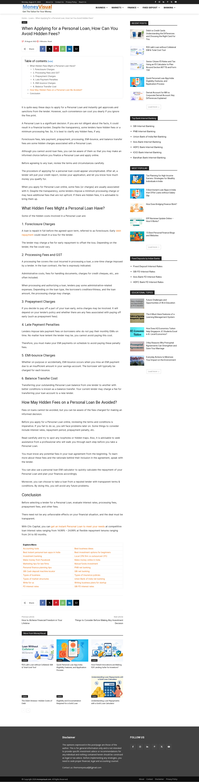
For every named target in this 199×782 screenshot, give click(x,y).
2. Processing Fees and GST (46, 72)
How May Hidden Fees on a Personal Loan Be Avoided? (56, 90)
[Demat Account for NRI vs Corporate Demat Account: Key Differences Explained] (137, 96)
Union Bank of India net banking (89, 579)
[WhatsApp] (63, 49)
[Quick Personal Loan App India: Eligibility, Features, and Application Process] (72, 650)
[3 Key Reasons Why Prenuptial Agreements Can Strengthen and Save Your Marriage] (137, 346)
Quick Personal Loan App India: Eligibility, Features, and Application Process (71, 667)
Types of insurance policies (87, 575)
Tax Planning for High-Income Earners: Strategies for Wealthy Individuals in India (160, 178)
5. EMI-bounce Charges (44, 83)
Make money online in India (87, 560)
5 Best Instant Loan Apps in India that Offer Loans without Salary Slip (161, 193)
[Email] (76, 49)
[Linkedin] (163, 2)
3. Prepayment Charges (44, 76)
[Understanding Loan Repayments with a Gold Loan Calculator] (107, 686)
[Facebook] (155, 2)
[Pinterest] (167, 2)
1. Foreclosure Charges (43, 69)
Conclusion (35, 93)
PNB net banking (82, 567)
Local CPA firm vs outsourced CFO (90, 556)
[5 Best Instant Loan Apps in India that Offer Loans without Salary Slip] (137, 193)
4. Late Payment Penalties (45, 79)
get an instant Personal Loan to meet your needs (78, 526)
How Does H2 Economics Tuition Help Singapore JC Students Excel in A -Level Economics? (161, 331)
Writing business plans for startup (90, 582)
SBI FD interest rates (84, 586)
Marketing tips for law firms (36, 563)
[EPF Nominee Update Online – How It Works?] (137, 222)
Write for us (28, 582)
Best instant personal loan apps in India (41, 552)
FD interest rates (31, 586)
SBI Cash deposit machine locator (39, 571)
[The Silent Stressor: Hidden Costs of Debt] (38, 686)
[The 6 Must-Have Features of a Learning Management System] (137, 318)
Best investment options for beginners (92, 552)
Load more (152, 107)
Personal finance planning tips (37, 567)
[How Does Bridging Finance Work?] (137, 208)
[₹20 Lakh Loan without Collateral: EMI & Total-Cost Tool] (38, 650)
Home (24, 18)
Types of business (31, 575)
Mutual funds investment (86, 563)
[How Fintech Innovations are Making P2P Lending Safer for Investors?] (107, 650)
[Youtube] (175, 2)
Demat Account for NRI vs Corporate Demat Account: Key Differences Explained (160, 95)
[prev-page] (23, 710)
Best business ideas (83, 548)
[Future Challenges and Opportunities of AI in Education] (137, 304)
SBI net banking (82, 571)
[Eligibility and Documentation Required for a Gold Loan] (72, 686)
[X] (171, 2)
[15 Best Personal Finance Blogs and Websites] (137, 236)
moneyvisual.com (44, 779)
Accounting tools (31, 548)
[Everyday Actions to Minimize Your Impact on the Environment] (137, 361)
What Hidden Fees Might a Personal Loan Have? (52, 66)
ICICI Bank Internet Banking (147, 152)
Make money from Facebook (36, 560)
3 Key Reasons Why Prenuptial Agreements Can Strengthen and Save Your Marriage (161, 346)
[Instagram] (159, 2)
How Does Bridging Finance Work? (161, 204)
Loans (31, 18)
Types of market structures (36, 579)
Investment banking (32, 556)
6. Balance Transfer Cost (44, 86)
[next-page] (28, 710)
